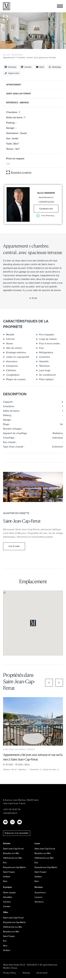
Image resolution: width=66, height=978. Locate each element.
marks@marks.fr (10, 812)
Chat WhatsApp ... (48, 215)
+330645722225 (46, 201)
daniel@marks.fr (46, 197)
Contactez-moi (46, 208)
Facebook (12, 67)
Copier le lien (13, 73)
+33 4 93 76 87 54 (11, 809)
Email (42, 67)
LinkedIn (27, 67)
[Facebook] (5, 822)
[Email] (19, 822)
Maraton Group (10, 967)
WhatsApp (56, 67)
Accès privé (42, 972)
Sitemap (26, 972)
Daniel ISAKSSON (46, 192)
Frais (8, 163)
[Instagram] (12, 822)
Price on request (15, 158)
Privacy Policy (9, 972)
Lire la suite (14, 546)
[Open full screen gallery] (5, 18)
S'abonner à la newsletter (17, 833)
